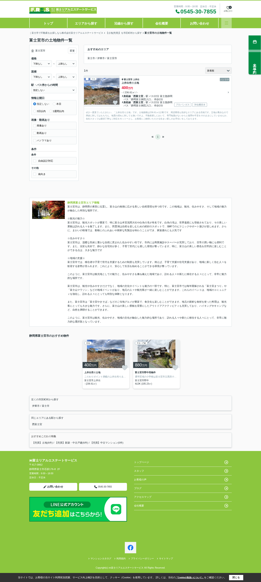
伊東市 (101, 58)
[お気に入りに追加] (115, 102)
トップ (48, 23)
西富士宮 (138, 96)
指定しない (43, 103)
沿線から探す (124, 23)
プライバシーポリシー (142, 558)
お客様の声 (140, 479)
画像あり (42, 125)
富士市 (91, 58)
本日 (58, 103)
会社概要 (161, 23)
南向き (42, 174)
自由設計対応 (45, 160)
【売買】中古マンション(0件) (106, 442)
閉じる (236, 577)
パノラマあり (44, 140)
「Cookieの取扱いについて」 (190, 577)
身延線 (127, 96)
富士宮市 (112, 58)
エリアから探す (86, 23)
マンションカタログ (101, 558)
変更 (72, 50)
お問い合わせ (199, 23)
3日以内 (41, 111)
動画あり (42, 133)
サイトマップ (166, 558)
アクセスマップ (142, 496)
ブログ (138, 488)
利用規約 (121, 558)
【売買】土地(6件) (42, 442)
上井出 (136, 79)
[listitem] (105, 364)
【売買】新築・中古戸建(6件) (71, 442)
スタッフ (139, 470)
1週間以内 (58, 111)
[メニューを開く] (226, 23)
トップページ (141, 462)
